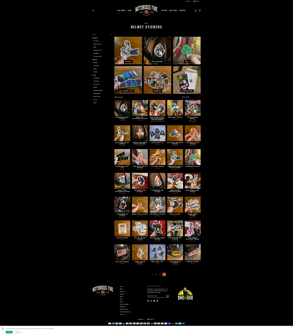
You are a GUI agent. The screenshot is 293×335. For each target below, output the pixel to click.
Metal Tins (96, 96)
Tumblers (96, 78)
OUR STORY (173, 10)
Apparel (94, 59)
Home (146, 23)
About (121, 301)
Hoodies (96, 65)
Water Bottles (98, 90)
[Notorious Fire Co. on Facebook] (151, 301)
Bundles (96, 53)
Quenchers (97, 93)
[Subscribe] (168, 296)
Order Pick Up (124, 309)
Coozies (96, 81)
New (121, 289)
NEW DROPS (121, 10)
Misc (95, 103)
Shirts (95, 62)
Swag (94, 75)
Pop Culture (97, 44)
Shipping (122, 306)
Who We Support (124, 304)
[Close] (291, 327)
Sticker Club (97, 56)
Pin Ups (96, 41)
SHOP (130, 10)
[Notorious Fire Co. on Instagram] (148, 301)
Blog (121, 299)
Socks (95, 72)
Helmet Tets (97, 50)
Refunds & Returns (125, 311)
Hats (95, 69)
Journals (96, 84)
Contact (122, 314)
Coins (95, 99)
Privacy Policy (50, 328)
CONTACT (183, 10)
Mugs (95, 87)
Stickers (95, 38)
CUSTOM (164, 10)
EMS (94, 47)
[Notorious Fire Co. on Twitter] (154, 301)
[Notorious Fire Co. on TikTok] (157, 301)
